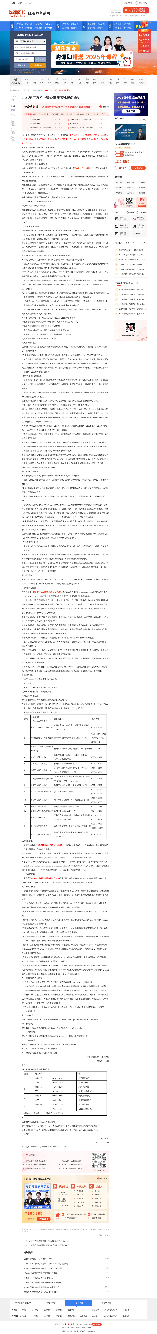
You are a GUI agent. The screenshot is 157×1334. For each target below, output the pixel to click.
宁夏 (110, 83)
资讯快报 (117, 24)
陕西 (95, 83)
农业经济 (126, 1310)
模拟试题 (65, 28)
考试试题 (127, 28)
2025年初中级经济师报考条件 (71, 1165)
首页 (13, 3)
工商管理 (47, 1310)
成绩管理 (119, 193)
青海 (117, 83)
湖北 (57, 83)
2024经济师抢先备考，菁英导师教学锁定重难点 (66, 106)
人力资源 (35, 1310)
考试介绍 (119, 182)
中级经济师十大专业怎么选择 (71, 1161)
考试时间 (126, 16)
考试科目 (130, 188)
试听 (60, 119)
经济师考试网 (39, 13)
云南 (79, 83)
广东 (102, 79)
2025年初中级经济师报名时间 (36, 1165)
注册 (141, 3)
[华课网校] (18, 13)
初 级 (58, 26)
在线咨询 (38, 65)
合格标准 (130, 193)
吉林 (132, 79)
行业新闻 (38, 28)
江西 (41, 83)
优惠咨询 (122, 168)
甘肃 (102, 83)
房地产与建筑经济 (110, 1310)
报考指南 (29, 24)
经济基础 (23, 1310)
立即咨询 (144, 30)
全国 (26, 79)
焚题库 (74, 28)
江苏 (57, 79)
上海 (49, 79)
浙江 (64, 79)
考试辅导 (65, 24)
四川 (64, 83)
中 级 (84, 26)
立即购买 (44, 1219)
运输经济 (95, 1310)
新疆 (132, 83)
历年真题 (74, 24)
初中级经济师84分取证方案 (35, 1168)
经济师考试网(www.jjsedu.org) (86, 1331)
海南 (117, 79)
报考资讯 (121, 200)
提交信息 (21, 65)
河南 (26, 83)
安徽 (87, 79)
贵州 (87, 83)
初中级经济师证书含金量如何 (36, 1161)
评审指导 (117, 28)
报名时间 (119, 16)
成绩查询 (48, 24)
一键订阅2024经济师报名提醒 (71, 1168)
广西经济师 (25, 90)
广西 (110, 79)
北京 (34, 79)
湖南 (49, 83)
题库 (20, 3)
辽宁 (125, 79)
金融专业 (83, 1310)
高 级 (110, 26)
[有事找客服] (97, 1324)
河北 (34, 83)
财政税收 (59, 1310)
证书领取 (19, 28)
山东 (72, 79)
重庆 (72, 83)
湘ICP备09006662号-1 (88, 1327)
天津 (41, 79)
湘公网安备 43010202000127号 (71, 1327)
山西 (79, 79)
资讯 (12, 26)
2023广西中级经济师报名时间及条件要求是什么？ (49, 1241)
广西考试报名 (36, 90)
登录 (145, 3)
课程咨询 (106, 107)
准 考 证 (38, 24)
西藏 (125, 83)
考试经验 (48, 28)
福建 (95, 79)
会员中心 (129, 3)
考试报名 (19, 24)
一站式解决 (121, 204)
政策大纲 (29, 28)
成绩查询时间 (134, 16)
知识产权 (71, 1310)
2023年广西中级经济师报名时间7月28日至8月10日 (49, 1245)
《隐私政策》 (27, 72)
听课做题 (121, 202)
